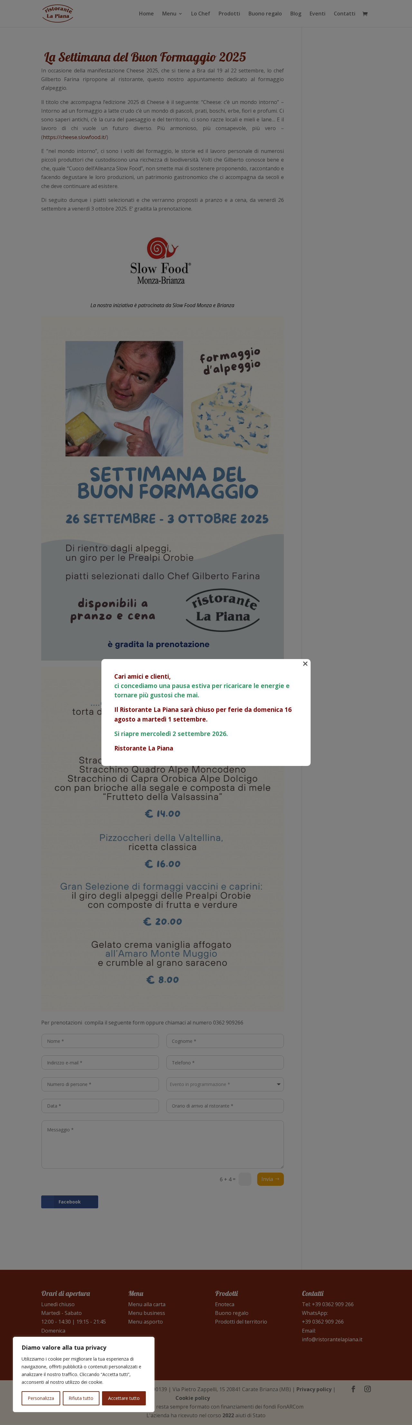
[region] (83, 1374)
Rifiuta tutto (81, 1398)
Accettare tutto (124, 1398)
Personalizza (41, 1398)
